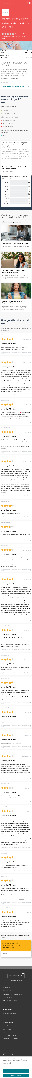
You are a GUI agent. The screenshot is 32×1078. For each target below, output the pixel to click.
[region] (16, 1067)
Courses (19, 18)
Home (3, 18)
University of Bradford (10, 18)
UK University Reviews (10, 991)
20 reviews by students (20, 34)
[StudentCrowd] (7, 3)
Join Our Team (7, 1029)
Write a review (6, 953)
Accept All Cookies (16, 1075)
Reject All (16, 1071)
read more (4, 82)
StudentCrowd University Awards (13, 994)
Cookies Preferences (9, 1042)
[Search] (27, 3)
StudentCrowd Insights (10, 1013)
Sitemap (5, 1045)
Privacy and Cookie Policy (11, 1038)
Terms (5, 1032)
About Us (6, 1026)
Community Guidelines (10, 1000)
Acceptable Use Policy (10, 1035)
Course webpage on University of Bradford (13, 86)
